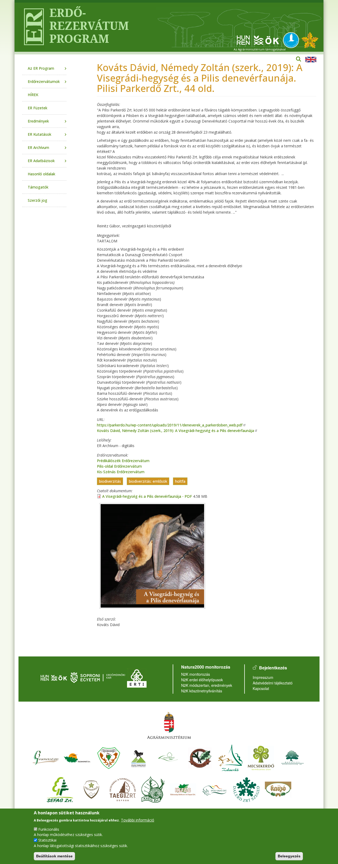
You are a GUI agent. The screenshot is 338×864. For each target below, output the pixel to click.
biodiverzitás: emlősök (148, 481)
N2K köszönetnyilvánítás (201, 690)
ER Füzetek (37, 107)
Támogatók (38, 187)
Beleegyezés (289, 856)
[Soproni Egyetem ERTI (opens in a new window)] (137, 677)
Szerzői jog (37, 200)
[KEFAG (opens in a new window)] (183, 789)
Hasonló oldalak (41, 173)
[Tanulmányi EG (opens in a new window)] (123, 789)
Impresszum (263, 677)
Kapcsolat (261, 688)
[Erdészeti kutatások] (310, 39)
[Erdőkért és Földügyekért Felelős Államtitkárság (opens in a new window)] (169, 725)
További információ (137, 819)
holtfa (180, 481)
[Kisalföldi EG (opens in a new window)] (153, 789)
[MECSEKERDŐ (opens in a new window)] (261, 757)
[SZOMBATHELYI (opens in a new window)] (200, 757)
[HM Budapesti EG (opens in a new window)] (292, 757)
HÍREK (33, 94)
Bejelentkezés (273, 668)
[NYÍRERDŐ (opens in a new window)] (109, 757)
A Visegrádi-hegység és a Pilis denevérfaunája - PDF (147, 496)
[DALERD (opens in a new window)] (246, 789)
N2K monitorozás (195, 674)
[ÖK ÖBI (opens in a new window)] (54, 677)
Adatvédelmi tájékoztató (273, 682)
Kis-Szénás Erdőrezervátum (120, 471)
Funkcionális (48, 829)
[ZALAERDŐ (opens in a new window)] (230, 757)
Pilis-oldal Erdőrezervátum (119, 466)
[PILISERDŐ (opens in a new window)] (138, 757)
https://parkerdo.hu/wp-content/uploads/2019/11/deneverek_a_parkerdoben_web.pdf (169, 425)
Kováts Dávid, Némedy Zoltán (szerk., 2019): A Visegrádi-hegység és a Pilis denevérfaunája (175, 430)
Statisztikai (47, 840)
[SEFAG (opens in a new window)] (60, 789)
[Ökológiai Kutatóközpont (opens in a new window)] (258, 39)
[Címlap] (31, 27)
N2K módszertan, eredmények (206, 685)
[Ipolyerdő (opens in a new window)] (214, 789)
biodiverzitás (110, 481)
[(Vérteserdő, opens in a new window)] (91, 789)
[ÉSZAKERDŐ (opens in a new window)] (77, 757)
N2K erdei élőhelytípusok (202, 679)
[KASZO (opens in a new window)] (278, 789)
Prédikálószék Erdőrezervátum (123, 460)
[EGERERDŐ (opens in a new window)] (45, 757)
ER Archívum (38, 147)
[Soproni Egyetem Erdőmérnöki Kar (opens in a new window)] (98, 677)
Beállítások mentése (54, 856)
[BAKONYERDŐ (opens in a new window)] (168, 757)
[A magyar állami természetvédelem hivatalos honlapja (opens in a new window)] (292, 39)
